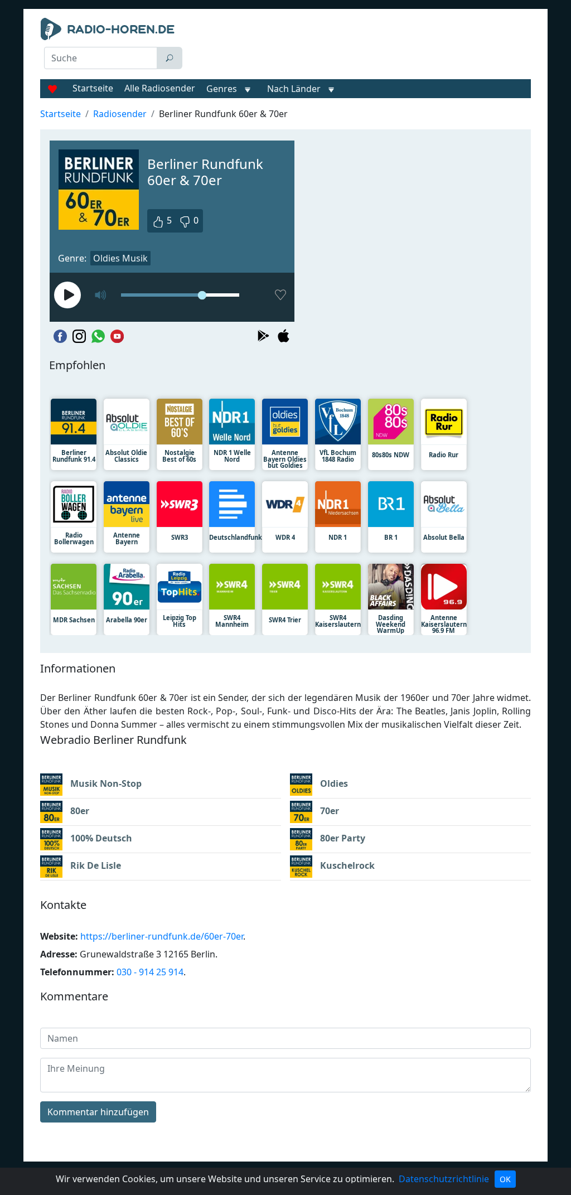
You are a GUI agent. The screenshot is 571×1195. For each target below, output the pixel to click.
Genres (221, 89)
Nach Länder (294, 89)
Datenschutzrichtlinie (444, 1179)
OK (505, 1179)
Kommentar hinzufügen (98, 1112)
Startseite (92, 88)
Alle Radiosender (159, 88)
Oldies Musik (120, 258)
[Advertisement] (361, 46)
